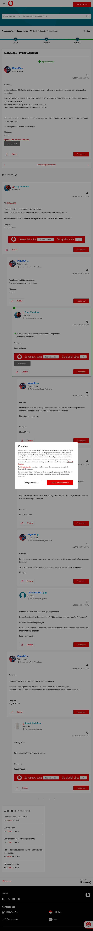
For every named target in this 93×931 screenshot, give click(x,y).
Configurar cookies (31, 482)
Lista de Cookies (26, 467)
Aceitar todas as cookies (59, 482)
